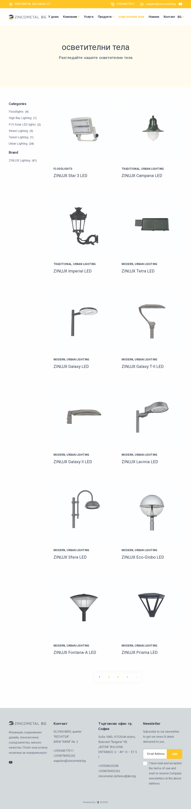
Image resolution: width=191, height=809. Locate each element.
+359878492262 (64, 756)
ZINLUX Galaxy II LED (73, 461)
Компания (70, 17)
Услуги (88, 17)
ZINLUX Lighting (23, 160)
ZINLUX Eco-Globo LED (143, 557)
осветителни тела (131, 17)
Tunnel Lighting (21, 137)
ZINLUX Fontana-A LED (75, 652)
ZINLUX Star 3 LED (70, 175)
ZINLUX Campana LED (142, 175)
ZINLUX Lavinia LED (140, 461)
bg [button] (179, 17)
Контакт (170, 17)
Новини (154, 17)
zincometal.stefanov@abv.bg (117, 776)
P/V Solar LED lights (25, 124)
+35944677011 (125, 4)
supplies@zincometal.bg (161, 4)
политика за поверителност (28, 753)
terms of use (162, 768)
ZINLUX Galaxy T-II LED (143, 366)
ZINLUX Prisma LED (140, 652)
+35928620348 (108, 766)
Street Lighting (21, 131)
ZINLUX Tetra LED (138, 271)
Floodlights (19, 111)
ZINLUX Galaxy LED (71, 366)
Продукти (105, 17)
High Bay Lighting (23, 118)
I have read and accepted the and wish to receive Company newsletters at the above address (165, 773)
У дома (53, 17)
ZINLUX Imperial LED (73, 271)
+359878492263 (109, 771)
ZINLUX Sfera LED (70, 557)
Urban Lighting (21, 143)
